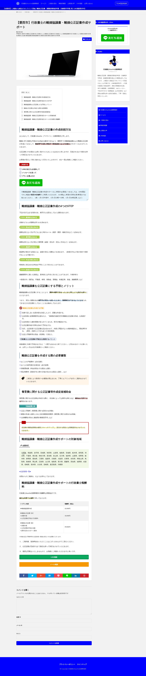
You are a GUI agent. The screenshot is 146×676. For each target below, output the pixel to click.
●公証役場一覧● (25, 471)
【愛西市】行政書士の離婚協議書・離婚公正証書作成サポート (49, 12)
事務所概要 (62, 3)
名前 (18, 617)
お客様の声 (71, 3)
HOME (20, 12)
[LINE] (67, 576)
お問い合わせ (88, 3)
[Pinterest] (84, 576)
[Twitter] (32, 576)
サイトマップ (82, 664)
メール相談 (54, 564)
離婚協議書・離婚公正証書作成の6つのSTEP (37, 101)
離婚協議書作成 (36, 35)
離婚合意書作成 (51, 35)
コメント (20, 597)
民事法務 (27, 12)
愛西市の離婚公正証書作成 (29, 33)
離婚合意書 (44, 35)
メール (19, 625)
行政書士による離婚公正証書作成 (46, 33)
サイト (18, 633)
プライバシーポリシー (67, 664)
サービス (43, 3)
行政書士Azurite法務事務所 (30, 3)
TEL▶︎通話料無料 (121, 3)
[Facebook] (23, 576)
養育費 (58, 35)
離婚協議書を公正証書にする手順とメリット (37, 104)
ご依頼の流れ (52, 3)
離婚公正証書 (21, 35)
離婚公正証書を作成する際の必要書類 (35, 108)
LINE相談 (79, 3)
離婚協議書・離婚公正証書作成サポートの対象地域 (39, 115)
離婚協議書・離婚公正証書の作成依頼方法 (36, 97)
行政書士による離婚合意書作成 (80, 33)
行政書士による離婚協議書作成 (63, 33)
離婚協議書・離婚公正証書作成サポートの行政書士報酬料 (41, 119)
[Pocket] (58, 576)
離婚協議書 (29, 35)
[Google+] (41, 576)
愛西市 (19, 33)
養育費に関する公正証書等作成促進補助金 (36, 112)
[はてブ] (49, 576)
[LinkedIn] (75, 576)
